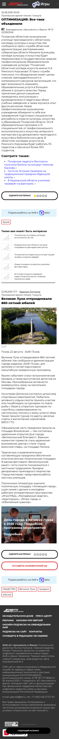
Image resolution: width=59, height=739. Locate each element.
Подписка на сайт (14, 631)
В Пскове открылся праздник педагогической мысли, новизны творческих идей (30, 276)
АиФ (3, 346)
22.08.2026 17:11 (9, 291)
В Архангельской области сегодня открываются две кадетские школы (31, 246)
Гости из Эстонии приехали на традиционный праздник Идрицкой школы (27, 174)
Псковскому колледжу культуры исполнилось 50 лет (29, 236)
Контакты (35, 631)
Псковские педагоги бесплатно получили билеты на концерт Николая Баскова (28, 164)
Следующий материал (28, 731)
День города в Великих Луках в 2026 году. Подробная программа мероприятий (28, 524)
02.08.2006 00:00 (10, 12)
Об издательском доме (17, 616)
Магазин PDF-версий (29, 620)
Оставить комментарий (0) (29, 566)
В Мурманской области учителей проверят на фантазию (27, 182)
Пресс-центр (44, 616)
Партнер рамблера (28, 724)
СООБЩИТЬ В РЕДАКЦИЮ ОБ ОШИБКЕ (25, 636)
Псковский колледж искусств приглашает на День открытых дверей (34, 255)
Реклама (8, 620)
